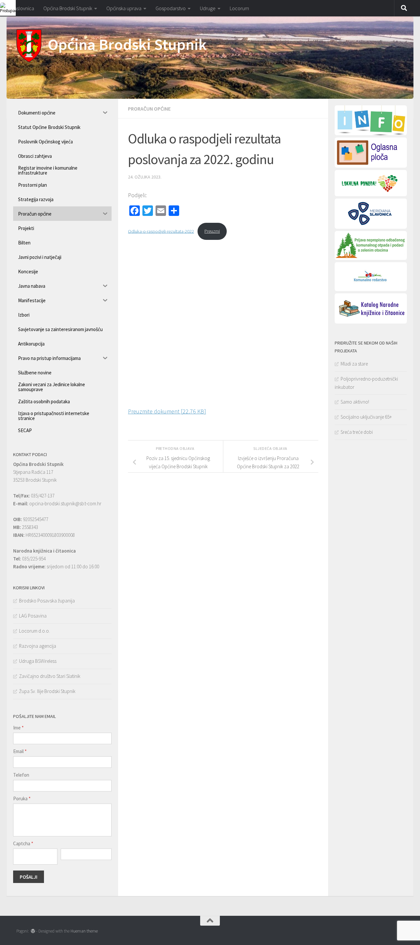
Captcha (23, 843)
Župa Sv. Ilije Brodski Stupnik (47, 691)
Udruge (208, 8)
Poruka (22, 798)
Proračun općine (149, 108)
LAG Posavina (33, 616)
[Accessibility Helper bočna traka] (8, 8)
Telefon (21, 775)
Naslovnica (22, 8)
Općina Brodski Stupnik (67, 8)
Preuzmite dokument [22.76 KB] (167, 411)
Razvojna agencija (37, 646)
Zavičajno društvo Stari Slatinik (49, 676)
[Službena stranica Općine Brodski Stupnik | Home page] (28, 46)
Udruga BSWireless (37, 661)
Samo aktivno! (355, 402)
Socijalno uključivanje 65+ (366, 417)
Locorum (239, 8)
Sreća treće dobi (357, 432)
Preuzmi (212, 231)
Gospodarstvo (171, 8)
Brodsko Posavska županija (47, 601)
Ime (18, 727)
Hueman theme (84, 931)
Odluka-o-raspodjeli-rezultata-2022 (161, 231)
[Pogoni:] (33, 931)
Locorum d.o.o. (34, 631)
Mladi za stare (354, 364)
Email (20, 751)
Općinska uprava (123, 8)
